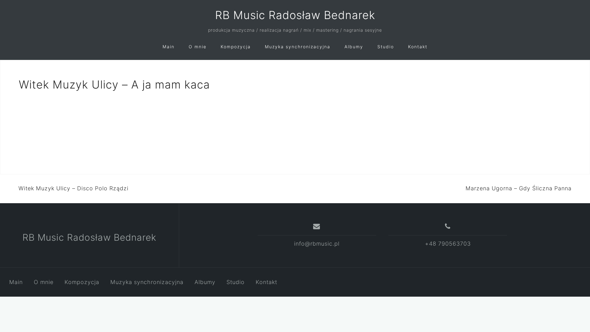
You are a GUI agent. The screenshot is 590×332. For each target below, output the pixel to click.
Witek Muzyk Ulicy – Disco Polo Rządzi (73, 188)
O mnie (197, 46)
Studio (385, 46)
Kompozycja (236, 46)
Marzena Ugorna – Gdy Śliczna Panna (519, 188)
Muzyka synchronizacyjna (297, 46)
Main (169, 46)
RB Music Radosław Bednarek (295, 15)
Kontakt (417, 46)
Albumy (353, 46)
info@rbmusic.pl (317, 243)
